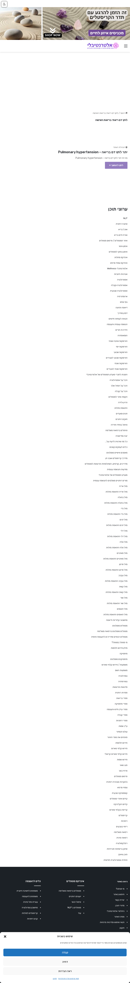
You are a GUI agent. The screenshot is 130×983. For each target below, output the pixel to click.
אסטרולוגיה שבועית (118, 291)
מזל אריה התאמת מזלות (116, 491)
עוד (79, 913)
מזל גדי (124, 508)
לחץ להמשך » (116, 165)
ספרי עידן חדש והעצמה (117, 709)
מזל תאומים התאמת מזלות (115, 614)
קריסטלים (123, 815)
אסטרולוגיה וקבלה (119, 285)
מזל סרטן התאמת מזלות (116, 570)
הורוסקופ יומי (121, 346)
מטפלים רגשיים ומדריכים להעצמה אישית (109, 636)
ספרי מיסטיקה (121, 703)
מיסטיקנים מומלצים (118, 659)
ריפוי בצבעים (121, 826)
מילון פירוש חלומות (119, 648)
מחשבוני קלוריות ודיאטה (116, 620)
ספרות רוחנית (121, 692)
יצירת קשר (119, 900)
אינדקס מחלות (120, 257)
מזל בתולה (122, 497)
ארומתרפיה (122, 296)
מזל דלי (124, 530)
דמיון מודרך (122, 313)
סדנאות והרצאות (120, 687)
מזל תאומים (122, 609)
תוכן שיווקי (122, 854)
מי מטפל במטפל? (119, 642)
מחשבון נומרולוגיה (30, 907)
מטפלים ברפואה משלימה (70, 890)
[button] (5, 936)
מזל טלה (123, 542)
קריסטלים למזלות (30, 913)
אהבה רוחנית (121, 224)
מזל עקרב (122, 575)
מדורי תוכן (119, 905)
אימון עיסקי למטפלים (118, 251)
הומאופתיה (122, 335)
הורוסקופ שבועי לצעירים (116, 357)
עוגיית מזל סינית (30, 902)
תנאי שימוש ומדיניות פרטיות (68, 979)
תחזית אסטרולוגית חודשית (115, 860)
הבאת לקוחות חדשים (118, 318)
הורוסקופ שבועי (120, 352)
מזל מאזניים (122, 553)
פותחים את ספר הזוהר (117, 737)
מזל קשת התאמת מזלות (116, 592)
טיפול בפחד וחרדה (119, 424)
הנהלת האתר (119, 147)
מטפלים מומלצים (119, 625)
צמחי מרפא (122, 787)
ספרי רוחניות (121, 720)
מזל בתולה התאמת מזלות (115, 503)
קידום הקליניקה (120, 804)
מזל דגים (123, 519)
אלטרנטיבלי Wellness (117, 268)
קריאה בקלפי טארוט (118, 809)
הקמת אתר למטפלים (118, 397)
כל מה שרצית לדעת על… (116, 441)
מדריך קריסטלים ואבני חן (116, 458)
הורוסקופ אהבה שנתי (118, 341)
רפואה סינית (121, 837)
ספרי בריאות (121, 698)
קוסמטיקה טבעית (119, 793)
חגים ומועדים (121, 413)
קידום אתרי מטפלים (118, 798)
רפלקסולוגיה (121, 843)
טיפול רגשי (76, 902)
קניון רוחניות (32, 918)
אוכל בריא (122, 229)
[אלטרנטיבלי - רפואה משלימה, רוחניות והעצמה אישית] (103, 46)
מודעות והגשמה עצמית (117, 469)
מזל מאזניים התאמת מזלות (115, 558)
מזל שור (123, 597)
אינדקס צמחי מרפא (118, 263)
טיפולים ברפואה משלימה (116, 430)
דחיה (65, 961)
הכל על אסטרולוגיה (118, 380)
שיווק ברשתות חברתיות (117, 849)
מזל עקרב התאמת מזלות (116, 581)
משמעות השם (121, 670)
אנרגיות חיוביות (120, 274)
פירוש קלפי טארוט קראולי (116, 754)
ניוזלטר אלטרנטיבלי (115, 911)
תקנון (55, 979)
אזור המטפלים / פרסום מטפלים (113, 240)
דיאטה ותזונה (121, 307)
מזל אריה (123, 486)
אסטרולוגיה (122, 279)
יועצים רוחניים (75, 896)
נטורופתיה (122, 681)
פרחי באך (123, 770)
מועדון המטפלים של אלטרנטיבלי (113, 475)
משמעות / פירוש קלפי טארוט (114, 664)
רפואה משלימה (120, 832)
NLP (125, 218)
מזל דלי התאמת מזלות (117, 536)
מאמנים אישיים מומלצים (116, 452)
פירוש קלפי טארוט (119, 748)
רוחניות (124, 821)
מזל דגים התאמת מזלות (116, 525)
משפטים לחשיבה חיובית (27, 890)
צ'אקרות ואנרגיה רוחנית (116, 782)
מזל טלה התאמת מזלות (116, 547)
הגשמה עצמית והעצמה (117, 324)
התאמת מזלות (120, 408)
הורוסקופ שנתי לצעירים (117, 369)
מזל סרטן (123, 564)
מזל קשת (123, 586)
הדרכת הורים (121, 330)
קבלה (65, 952)
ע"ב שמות (123, 726)
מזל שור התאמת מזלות (117, 603)
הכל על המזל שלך (119, 385)
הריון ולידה (122, 402)
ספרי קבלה (122, 715)
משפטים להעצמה (30, 896)
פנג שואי (123, 765)
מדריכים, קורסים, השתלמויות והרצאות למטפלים (106, 463)
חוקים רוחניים (121, 419)
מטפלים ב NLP (74, 907)
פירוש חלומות (121, 743)
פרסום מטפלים (120, 776)
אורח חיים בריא (120, 235)
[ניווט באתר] (125, 47)
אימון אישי (123, 246)
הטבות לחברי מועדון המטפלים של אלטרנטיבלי (106, 374)
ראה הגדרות (65, 971)
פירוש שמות (122, 759)
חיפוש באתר (118, 894)
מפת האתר (119, 916)
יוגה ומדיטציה (121, 436)
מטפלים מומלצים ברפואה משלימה (112, 631)
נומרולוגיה (122, 676)
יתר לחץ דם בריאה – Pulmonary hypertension (92, 152)
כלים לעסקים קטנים (118, 447)
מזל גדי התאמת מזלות (117, 514)
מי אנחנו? (120, 888)
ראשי (122, 113)
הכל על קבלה (121, 391)
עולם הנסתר (121, 731)
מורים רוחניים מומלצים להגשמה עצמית (110, 480)
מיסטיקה (123, 653)
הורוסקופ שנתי (120, 363)
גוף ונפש (123, 302)
